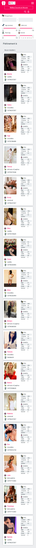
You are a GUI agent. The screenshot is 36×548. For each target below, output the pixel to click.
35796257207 (11, 80)
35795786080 (11, 141)
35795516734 (11, 450)
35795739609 (11, 234)
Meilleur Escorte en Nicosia (19, 8)
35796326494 (11, 296)
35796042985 (11, 265)
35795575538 (11, 172)
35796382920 (11, 326)
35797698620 (11, 388)
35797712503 (11, 481)
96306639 (10, 357)
